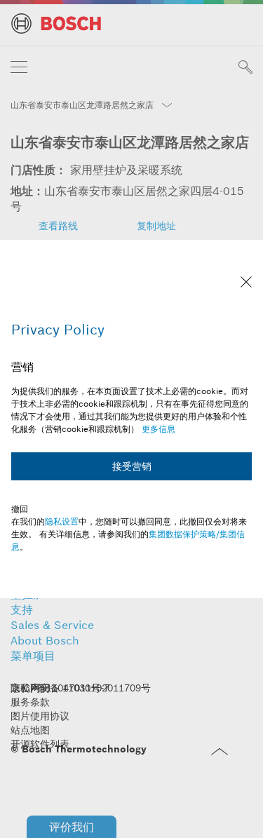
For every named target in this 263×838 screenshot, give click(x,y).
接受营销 (131, 466)
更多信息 (158, 429)
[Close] (246, 283)
